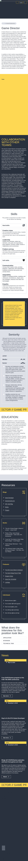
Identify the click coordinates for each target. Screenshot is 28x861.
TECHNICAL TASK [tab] (8, 643)
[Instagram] (3, 848)
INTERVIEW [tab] (6, 640)
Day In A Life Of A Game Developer (13, 718)
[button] (25, 2)
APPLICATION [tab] (7, 638)
